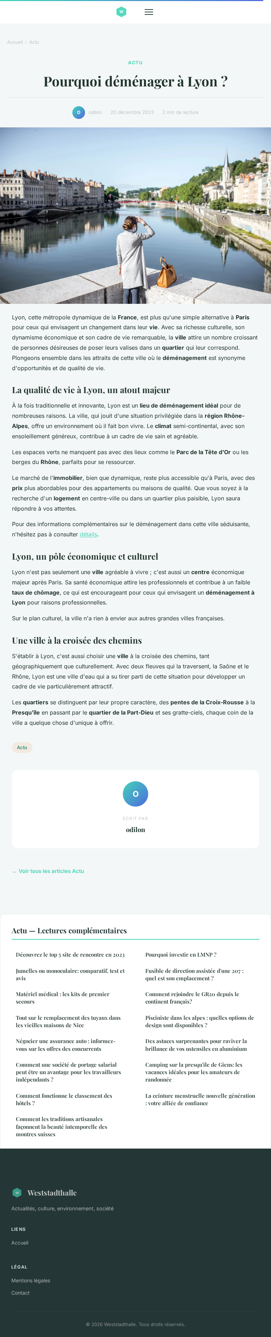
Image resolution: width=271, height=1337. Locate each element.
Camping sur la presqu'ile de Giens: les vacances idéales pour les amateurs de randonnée (193, 1072)
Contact (20, 1293)
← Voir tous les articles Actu (48, 871)
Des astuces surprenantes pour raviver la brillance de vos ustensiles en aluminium (196, 1044)
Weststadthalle (52, 1192)
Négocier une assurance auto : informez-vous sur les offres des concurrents (65, 1044)
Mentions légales (30, 1280)
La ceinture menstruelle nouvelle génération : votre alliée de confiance (200, 1099)
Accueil (15, 42)
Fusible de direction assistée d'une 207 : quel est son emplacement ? (194, 974)
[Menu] (149, 12)
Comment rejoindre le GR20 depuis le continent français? (192, 997)
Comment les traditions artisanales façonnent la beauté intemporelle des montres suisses (61, 1126)
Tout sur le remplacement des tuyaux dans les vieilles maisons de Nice (68, 1021)
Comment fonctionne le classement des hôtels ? (64, 1099)
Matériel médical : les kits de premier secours (62, 997)
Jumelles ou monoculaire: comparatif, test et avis (70, 974)
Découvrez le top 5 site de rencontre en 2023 (70, 954)
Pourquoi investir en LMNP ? (180, 954)
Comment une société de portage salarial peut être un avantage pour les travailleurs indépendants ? (68, 1072)
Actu (34, 42)
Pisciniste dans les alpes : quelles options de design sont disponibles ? (199, 1021)
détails (88, 534)
